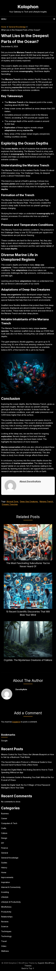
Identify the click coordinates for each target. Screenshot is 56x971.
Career (4, 818)
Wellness (5, 951)
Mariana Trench (46, 501)
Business (5, 813)
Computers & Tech (9, 823)
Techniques (6, 931)
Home (3, 27)
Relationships (7, 917)
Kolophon (28, 6)
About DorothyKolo (30, 481)
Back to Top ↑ (28, 968)
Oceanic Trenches (10, 504)
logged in (16, 722)
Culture (4, 833)
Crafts (3, 828)
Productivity (6, 912)
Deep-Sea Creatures (29, 501)
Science (4, 926)
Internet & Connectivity (11, 887)
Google (4, 740)
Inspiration (5, 882)
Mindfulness (6, 907)
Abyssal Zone (12, 501)
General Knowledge (17, 27)
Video (3, 946)
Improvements (7, 877)
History (4, 867)
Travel (4, 941)
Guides (4, 863)
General (4, 853)
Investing (5, 892)
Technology (6, 936)
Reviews (4, 921)
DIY (2, 843)
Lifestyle (4, 897)
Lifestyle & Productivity (11, 902)
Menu (3, 19)
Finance (4, 848)
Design (4, 838)
